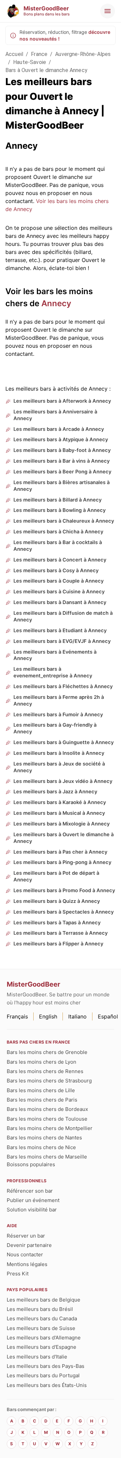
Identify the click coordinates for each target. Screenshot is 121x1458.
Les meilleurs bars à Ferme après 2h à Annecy (58, 700)
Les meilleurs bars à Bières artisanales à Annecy (61, 485)
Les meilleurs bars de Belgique (43, 1300)
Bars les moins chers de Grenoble (47, 1052)
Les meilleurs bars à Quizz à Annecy (56, 901)
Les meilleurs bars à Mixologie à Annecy (61, 824)
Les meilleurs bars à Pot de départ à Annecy (56, 876)
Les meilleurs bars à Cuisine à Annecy (59, 592)
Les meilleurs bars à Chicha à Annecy (58, 532)
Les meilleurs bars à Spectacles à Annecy (63, 912)
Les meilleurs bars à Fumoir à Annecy (58, 715)
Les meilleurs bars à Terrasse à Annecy (60, 933)
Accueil (14, 54)
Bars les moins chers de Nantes (44, 1137)
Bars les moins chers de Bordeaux (47, 1109)
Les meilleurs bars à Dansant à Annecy (59, 602)
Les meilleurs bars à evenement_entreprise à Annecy (52, 672)
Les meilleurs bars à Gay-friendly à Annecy (54, 728)
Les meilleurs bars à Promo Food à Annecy (64, 890)
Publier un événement (33, 1200)
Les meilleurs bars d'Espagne (41, 1347)
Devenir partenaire (29, 1245)
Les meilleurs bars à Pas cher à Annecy (60, 852)
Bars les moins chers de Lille (41, 1090)
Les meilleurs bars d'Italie (37, 1356)
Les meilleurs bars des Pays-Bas (45, 1366)
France (39, 54)
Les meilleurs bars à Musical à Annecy (59, 813)
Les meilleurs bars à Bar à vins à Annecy (61, 461)
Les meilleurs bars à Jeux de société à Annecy (59, 767)
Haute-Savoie (29, 62)
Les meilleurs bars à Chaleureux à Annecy (63, 521)
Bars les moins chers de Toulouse (47, 1119)
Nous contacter (25, 1254)
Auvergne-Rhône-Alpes (83, 54)
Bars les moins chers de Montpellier (49, 1128)
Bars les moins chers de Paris (42, 1100)
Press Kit (18, 1273)
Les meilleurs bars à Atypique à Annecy (60, 440)
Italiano (77, 1016)
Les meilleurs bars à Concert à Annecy (59, 560)
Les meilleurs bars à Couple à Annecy (58, 581)
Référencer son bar (30, 1191)
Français (17, 1016)
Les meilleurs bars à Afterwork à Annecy (62, 401)
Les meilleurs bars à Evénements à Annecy (54, 655)
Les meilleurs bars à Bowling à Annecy (59, 510)
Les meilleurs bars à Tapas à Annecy (56, 923)
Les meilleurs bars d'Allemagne (44, 1337)
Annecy (56, 303)
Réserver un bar (26, 1236)
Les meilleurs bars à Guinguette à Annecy (63, 742)
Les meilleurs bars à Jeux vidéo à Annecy (62, 781)
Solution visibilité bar (32, 1209)
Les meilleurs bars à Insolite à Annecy (58, 753)
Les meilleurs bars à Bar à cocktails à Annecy (57, 545)
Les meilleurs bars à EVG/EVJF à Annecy (62, 641)
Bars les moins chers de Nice (41, 1147)
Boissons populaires (31, 1164)
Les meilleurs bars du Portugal (43, 1375)
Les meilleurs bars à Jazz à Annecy (55, 792)
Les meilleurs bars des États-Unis (47, 1385)
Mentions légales (27, 1264)
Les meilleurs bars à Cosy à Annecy (55, 571)
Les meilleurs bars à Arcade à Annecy (58, 429)
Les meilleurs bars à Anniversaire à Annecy (55, 415)
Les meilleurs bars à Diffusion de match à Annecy (63, 616)
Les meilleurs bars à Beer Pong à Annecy (62, 472)
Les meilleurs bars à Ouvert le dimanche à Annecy (63, 838)
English (48, 1016)
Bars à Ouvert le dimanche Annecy (46, 70)
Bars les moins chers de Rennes (45, 1071)
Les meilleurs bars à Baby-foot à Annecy (62, 450)
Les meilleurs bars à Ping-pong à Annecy (62, 862)
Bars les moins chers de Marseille (47, 1156)
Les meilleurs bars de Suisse (41, 1328)
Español (108, 1016)
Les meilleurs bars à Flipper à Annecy (58, 944)
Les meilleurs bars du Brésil (40, 1309)
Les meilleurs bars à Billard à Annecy (57, 500)
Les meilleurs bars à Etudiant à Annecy (60, 630)
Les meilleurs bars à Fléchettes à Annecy (63, 686)
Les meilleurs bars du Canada (42, 1318)
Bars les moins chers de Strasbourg (49, 1080)
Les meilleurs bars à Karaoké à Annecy (59, 802)
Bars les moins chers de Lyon (41, 1062)
